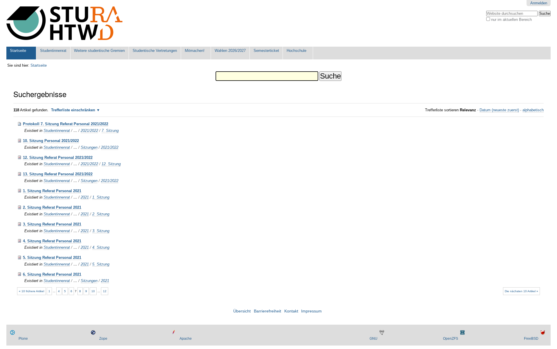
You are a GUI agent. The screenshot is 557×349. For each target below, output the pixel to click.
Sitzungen (89, 147)
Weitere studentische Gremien (99, 50)
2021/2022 (89, 130)
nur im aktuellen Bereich (511, 19)
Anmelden (538, 3)
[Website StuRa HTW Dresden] (64, 23)
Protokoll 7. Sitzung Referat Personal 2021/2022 (65, 124)
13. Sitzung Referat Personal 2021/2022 (58, 174)
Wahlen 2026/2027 (230, 50)
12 (104, 291)
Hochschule (296, 50)
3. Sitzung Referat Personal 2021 (52, 224)
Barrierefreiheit (267, 311)
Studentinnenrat (53, 50)
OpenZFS (450, 339)
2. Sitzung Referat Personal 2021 (52, 207)
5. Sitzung (100, 264)
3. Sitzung (100, 231)
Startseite (18, 50)
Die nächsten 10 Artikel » (521, 291)
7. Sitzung (110, 130)
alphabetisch (533, 110)
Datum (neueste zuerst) (499, 110)
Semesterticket (266, 50)
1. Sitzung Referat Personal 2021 (52, 191)
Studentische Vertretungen (155, 50)
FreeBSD (531, 339)
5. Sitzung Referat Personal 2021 (52, 257)
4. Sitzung (100, 247)
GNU (373, 339)
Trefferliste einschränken (73, 110)
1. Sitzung (100, 197)
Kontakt (291, 311)
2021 (85, 197)
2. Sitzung (100, 214)
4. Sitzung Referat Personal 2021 (52, 241)
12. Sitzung (111, 164)
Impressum (311, 311)
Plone (23, 339)
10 (93, 291)
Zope (103, 339)
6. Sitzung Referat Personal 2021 (52, 274)
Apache (186, 339)
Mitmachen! (195, 50)
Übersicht (242, 311)
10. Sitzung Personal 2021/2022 (51, 141)
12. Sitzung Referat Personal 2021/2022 (58, 157)
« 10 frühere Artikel (31, 291)
